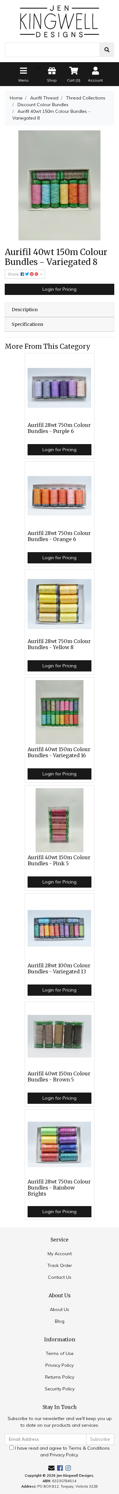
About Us (59, 1309)
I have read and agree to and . (62, 1451)
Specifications (27, 324)
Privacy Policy (59, 1365)
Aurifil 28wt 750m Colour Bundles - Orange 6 (59, 536)
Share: (14, 274)
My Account (60, 1253)
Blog (59, 1321)
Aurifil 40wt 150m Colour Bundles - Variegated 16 (59, 752)
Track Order (59, 1265)
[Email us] (51, 1468)
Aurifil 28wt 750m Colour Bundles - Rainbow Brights (59, 1188)
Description (25, 309)
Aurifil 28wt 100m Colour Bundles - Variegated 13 (59, 969)
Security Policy (60, 1389)
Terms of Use (60, 1353)
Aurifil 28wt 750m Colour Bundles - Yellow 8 (59, 644)
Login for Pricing (59, 289)
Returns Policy (59, 1377)
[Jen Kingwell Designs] (59, 21)
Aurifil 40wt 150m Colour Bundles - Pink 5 (59, 860)
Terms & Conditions (89, 1448)
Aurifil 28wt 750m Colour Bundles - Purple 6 (59, 428)
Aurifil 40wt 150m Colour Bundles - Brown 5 (59, 1077)
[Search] (107, 49)
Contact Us (59, 1277)
